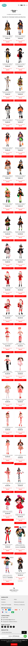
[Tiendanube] (14, 636)
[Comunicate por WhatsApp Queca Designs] (25, 636)
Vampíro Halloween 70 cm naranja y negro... (20, 176)
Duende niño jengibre (8, 455)
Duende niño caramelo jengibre (20, 428)
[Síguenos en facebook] (5, 627)
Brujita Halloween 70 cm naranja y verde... (8, 204)
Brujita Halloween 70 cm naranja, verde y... (20, 92)
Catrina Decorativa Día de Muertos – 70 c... (20, 573)
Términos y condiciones (19, 604)
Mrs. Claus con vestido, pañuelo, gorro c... (7, 344)
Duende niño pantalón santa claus (20, 484)
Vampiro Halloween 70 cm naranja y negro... (7, 64)
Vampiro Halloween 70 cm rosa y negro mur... (20, 260)
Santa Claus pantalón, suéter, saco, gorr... (20, 316)
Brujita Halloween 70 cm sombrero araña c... (7, 176)
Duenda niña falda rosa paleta (7, 400)
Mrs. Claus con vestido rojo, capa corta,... (20, 288)
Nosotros (3, 599)
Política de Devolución (19, 602)
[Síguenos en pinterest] (14, 627)
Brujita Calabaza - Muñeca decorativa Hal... (7, 232)
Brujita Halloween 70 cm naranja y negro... (8, 36)
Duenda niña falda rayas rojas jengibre (20, 400)
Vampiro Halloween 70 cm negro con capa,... (20, 64)
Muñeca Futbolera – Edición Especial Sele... (20, 545)
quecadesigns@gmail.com (9, 619)
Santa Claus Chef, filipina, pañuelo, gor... (20, 344)
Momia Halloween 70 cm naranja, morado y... (7, 92)
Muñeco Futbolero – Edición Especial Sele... (8, 576)
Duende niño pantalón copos (7, 484)
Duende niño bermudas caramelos (7, 428)
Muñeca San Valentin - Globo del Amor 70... (20, 515)
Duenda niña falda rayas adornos (20, 456)
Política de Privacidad (6, 604)
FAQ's (15, 599)
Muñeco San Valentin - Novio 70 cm (8, 545)
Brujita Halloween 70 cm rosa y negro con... (7, 260)
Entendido (14, 644)
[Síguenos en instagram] (2, 627)
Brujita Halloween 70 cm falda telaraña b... (8, 120)
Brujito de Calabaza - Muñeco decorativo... (20, 232)
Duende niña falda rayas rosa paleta (20, 372)
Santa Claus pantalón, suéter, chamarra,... (7, 316)
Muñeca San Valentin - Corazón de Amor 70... (8, 512)
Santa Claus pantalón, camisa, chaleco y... (7, 288)
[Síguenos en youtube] (8, 627)
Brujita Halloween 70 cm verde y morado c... (20, 148)
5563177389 (5, 617)
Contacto (3, 602)
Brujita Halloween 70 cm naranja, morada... (20, 36)
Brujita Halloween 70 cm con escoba (20, 120)
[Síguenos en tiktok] (11, 627)
